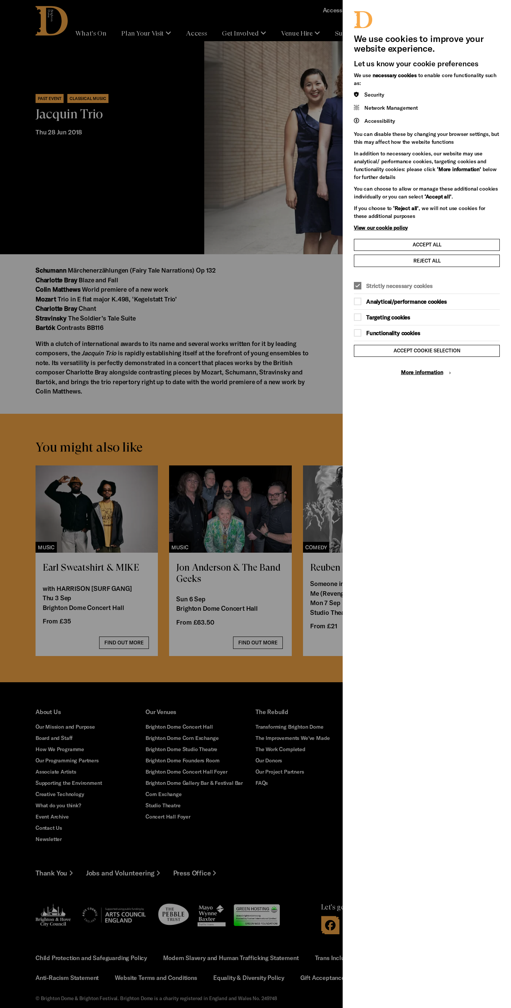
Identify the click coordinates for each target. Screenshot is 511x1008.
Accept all (427, 245)
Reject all (427, 261)
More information (422, 372)
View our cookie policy (381, 227)
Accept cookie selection (427, 350)
